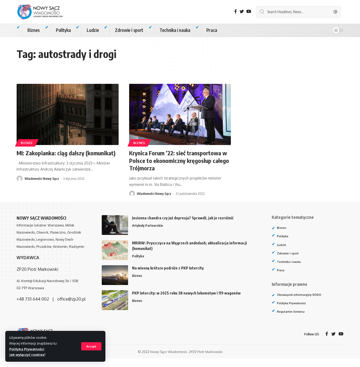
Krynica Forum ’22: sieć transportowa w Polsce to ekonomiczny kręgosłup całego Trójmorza (179, 160)
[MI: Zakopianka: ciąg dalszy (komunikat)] (68, 114)
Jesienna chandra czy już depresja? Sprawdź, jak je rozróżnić (182, 218)
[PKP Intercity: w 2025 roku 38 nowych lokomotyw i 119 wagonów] (115, 300)
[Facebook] (235, 11)
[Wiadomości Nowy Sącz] (44, 12)
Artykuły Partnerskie (147, 225)
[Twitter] (241, 11)
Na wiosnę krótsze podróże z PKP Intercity (168, 268)
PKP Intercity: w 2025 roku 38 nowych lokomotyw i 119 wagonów (186, 293)
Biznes (27, 143)
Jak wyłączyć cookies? (27, 354)
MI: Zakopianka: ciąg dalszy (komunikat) (66, 153)
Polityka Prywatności (26, 349)
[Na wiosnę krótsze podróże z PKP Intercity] (115, 275)
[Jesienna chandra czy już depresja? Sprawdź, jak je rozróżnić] (115, 225)
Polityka (138, 256)
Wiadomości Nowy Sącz (42, 178)
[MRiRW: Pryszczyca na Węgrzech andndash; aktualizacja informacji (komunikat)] (115, 250)
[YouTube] (248, 11)
